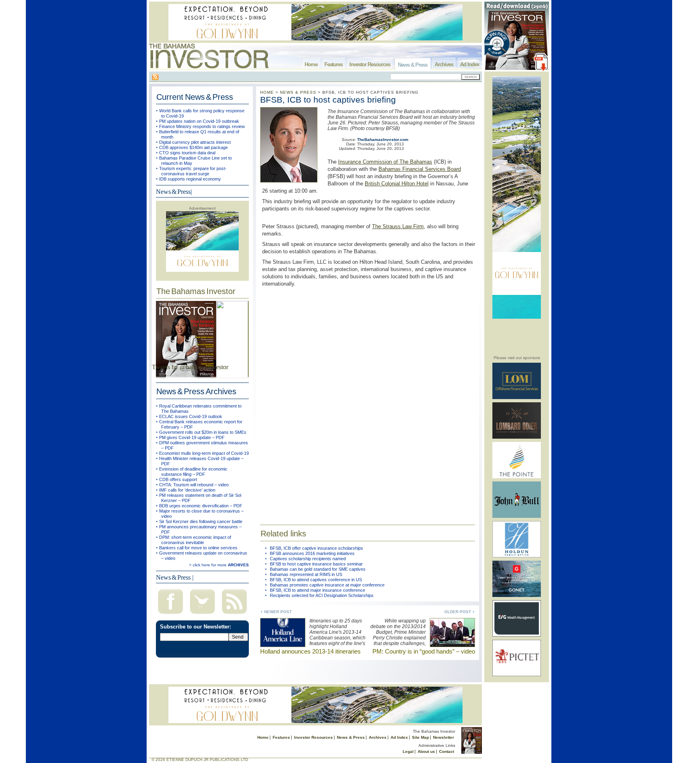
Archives (444, 64)
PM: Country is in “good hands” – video (423, 651)
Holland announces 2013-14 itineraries (310, 651)
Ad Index (469, 64)
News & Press (412, 65)
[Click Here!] (516, 397)
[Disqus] (367, 401)
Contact (446, 751)
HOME (267, 92)
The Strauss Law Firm (398, 226)
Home (311, 64)
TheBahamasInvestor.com (382, 139)
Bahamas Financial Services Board (419, 169)
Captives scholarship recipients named (308, 558)
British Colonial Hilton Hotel (397, 184)
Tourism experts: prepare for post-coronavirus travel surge (193, 171)
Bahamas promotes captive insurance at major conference (327, 584)
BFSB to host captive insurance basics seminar (316, 563)
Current (194, 96)
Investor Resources (369, 64)
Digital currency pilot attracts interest (195, 142)
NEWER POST (278, 612)
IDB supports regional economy (190, 179)
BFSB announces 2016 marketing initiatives (312, 553)
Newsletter (443, 737)
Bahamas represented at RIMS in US (306, 574)
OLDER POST (457, 612)
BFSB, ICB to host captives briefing (328, 99)
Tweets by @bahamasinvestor (190, 367)
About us (426, 751)
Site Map (420, 737)
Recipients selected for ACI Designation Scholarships (322, 595)
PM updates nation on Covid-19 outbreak (199, 121)
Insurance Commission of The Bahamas (385, 162)
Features (333, 64)
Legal (408, 751)
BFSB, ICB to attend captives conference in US (316, 579)
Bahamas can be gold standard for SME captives (318, 569)
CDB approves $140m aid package (193, 147)
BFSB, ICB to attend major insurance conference (317, 590)
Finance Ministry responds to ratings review (202, 126)
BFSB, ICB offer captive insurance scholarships (316, 548)
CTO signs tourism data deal (187, 152)
